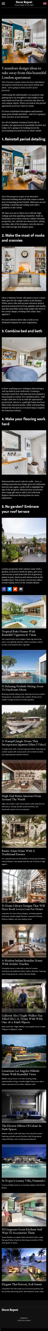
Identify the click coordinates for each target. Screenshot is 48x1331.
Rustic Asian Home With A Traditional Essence (18, 852)
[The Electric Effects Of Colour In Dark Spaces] (24, 1106)
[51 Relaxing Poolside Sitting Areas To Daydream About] (24, 666)
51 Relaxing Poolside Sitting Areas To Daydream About (22, 687)
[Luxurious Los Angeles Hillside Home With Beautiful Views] (24, 1051)
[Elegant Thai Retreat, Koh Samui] (24, 1264)
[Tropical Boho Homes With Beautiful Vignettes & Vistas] (24, 611)
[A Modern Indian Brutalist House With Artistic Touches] (24, 941)
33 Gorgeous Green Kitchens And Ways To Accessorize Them (22, 1231)
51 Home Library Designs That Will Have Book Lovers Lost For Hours (23, 907)
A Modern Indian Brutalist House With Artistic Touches (22, 962)
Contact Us (23, 1318)
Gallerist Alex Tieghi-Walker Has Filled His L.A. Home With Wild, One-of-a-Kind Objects (22, 1019)
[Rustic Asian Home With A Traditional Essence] (24, 831)
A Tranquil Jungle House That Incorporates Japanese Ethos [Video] (24, 742)
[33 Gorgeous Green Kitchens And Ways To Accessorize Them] (24, 1209)
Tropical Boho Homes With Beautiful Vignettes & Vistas (19, 633)
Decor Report (24, 2)
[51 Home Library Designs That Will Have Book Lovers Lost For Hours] (24, 886)
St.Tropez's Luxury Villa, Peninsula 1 (23, 1180)
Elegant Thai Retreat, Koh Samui (22, 1284)
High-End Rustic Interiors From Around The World (21, 797)
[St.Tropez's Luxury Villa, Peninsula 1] (24, 1161)
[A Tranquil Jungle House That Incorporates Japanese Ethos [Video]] (24, 721)
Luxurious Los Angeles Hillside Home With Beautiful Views (20, 1072)
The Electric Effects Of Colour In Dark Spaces (21, 1127)
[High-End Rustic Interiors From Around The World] (24, 776)
